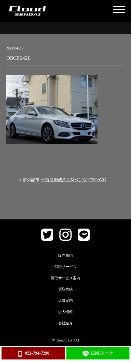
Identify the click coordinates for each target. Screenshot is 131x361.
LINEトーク (101, 353)
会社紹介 (65, 323)
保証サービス (65, 267)
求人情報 (65, 312)
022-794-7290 (37, 353)
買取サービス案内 (65, 278)
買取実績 (65, 289)
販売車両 (65, 255)
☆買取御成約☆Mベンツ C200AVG (73, 180)
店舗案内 (65, 300)
